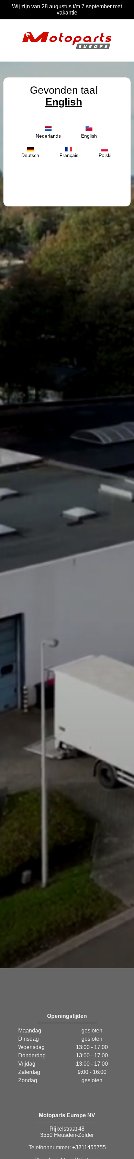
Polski (105, 155)
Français (68, 155)
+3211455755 (89, 1147)
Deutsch (30, 155)
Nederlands (48, 136)
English (63, 102)
